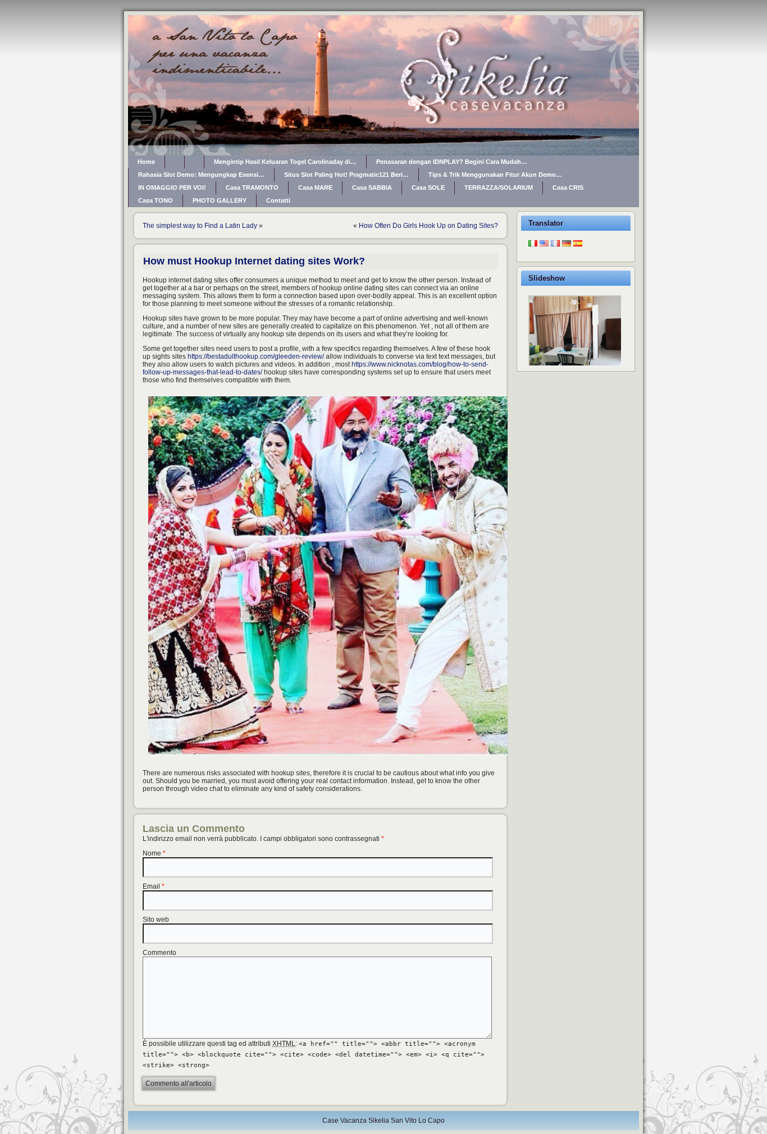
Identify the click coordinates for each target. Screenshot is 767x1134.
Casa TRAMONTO (252, 187)
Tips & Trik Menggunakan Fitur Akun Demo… (495, 174)
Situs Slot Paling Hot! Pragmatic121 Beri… (346, 174)
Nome (152, 853)
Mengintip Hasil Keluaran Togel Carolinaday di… (285, 161)
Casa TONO (155, 200)
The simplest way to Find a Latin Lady (200, 226)
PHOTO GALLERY (219, 200)
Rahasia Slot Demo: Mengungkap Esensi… (201, 174)
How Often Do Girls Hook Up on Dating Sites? (428, 226)
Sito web (156, 919)
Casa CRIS (568, 187)
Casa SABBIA (372, 187)
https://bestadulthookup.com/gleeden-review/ (256, 356)
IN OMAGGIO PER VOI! (172, 187)
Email (151, 886)
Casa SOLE (428, 187)
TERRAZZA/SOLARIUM (498, 187)
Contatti (278, 200)
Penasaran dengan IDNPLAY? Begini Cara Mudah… (451, 161)
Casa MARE (315, 187)
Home (146, 161)
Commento (159, 953)
